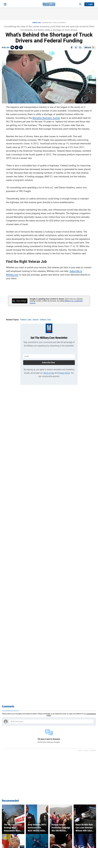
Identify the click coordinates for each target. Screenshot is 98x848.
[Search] (80, 4)
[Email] (80, 47)
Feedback (93, 750)
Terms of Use (48, 373)
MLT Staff (6, 47)
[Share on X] (76, 47)
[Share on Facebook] (72, 47)
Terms (80, 750)
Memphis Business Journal (46, 118)
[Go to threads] (12, 47)
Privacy (85, 750)
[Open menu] (5, 4)
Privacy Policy (64, 373)
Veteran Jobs (36, 22)
